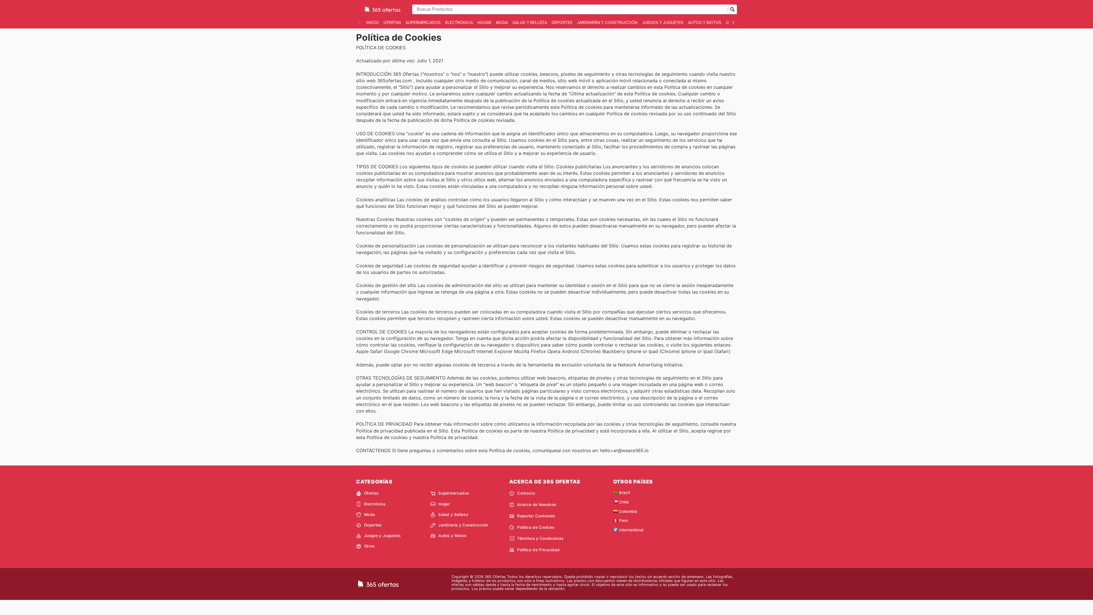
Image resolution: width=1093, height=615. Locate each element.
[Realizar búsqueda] (732, 9)
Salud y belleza (529, 22)
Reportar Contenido (536, 516)
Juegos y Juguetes (662, 22)
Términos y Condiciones (540, 538)
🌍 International (628, 530)
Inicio (372, 22)
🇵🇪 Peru (620, 520)
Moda (502, 22)
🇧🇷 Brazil (621, 492)
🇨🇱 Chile (621, 502)
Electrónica (459, 22)
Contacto (526, 493)
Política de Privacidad (538, 550)
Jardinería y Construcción (607, 22)
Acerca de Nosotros (536, 504)
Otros (369, 546)
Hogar (484, 22)
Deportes (562, 22)
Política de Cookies (535, 527)
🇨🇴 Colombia (625, 511)
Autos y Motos (704, 22)
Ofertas (392, 22)
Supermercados (423, 22)
